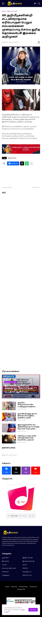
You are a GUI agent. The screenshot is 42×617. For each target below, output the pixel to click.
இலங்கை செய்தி (12, 11)
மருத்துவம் (6, 575)
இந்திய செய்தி (28, 558)
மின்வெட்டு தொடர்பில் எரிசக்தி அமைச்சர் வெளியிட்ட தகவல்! (27, 438)
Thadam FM (21, 589)
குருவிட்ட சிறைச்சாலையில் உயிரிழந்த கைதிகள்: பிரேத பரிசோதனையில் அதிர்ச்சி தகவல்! (28, 405)
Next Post (35, 187)
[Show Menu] (3, 3)
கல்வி (25, 565)
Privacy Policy (23, 586)
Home (4, 11)
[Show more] (31, 163)
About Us (14, 586)
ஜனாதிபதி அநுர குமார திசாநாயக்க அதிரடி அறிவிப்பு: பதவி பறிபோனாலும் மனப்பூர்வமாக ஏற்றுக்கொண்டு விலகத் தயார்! (28, 416)
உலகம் (4, 565)
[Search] (39, 3)
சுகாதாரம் (5, 572)
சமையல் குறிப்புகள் (9, 568)
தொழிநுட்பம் (27, 572)
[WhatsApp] (27, 163)
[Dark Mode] (35, 3)
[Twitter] (22, 163)
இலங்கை (5, 561)
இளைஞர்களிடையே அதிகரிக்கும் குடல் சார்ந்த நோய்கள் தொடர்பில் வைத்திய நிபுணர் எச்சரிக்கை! (28, 427)
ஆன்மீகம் (5, 558)
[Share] (38, 42)
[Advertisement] (21, 176)
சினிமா (25, 568)
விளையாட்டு (27, 575)
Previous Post (7, 187)
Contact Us (33, 586)
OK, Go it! (33, 610)
